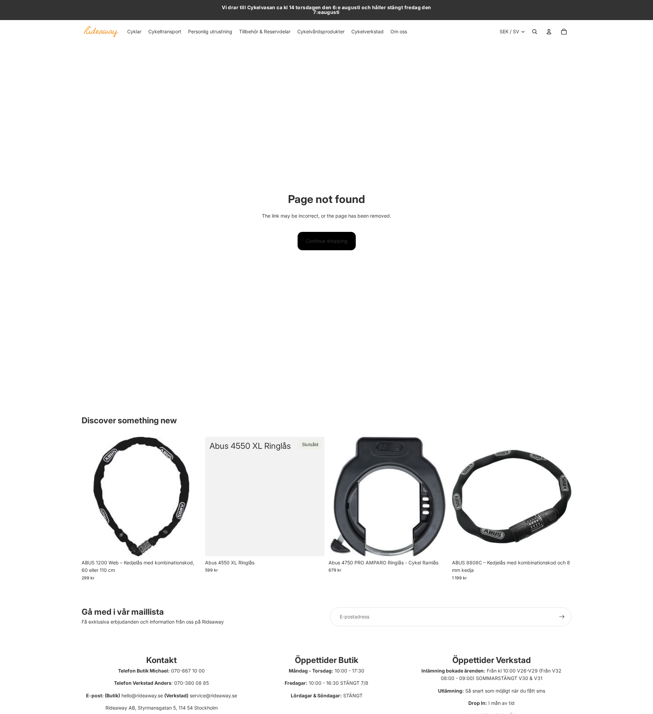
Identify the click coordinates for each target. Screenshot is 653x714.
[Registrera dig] (561, 616)
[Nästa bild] (438, 496)
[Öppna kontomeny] (548, 31)
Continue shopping (327, 241)
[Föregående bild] (339, 496)
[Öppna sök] (534, 31)
